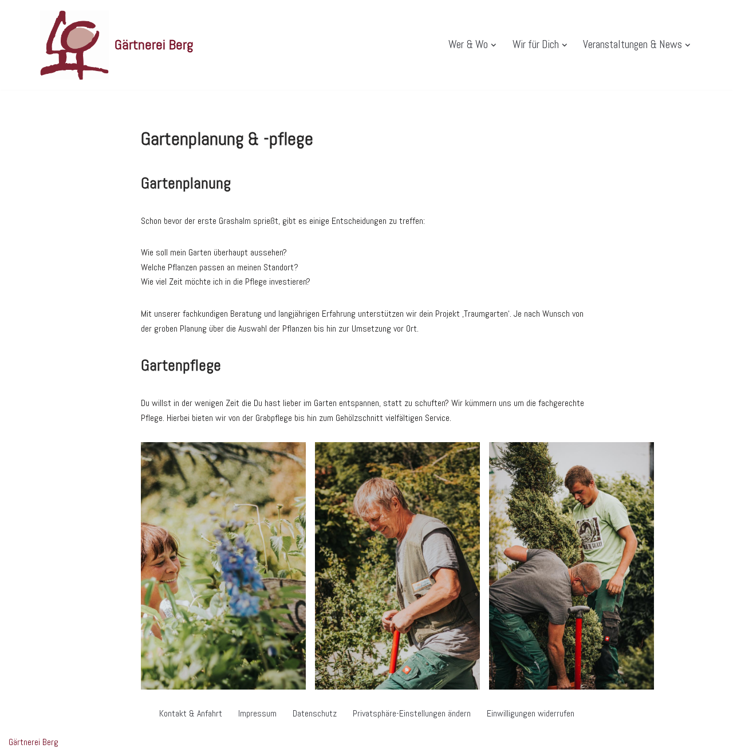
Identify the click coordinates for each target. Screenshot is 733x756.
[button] (493, 45)
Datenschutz (315, 713)
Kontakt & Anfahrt (190, 713)
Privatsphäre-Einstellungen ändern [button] (412, 713)
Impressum (257, 713)
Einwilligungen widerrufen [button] (530, 713)
